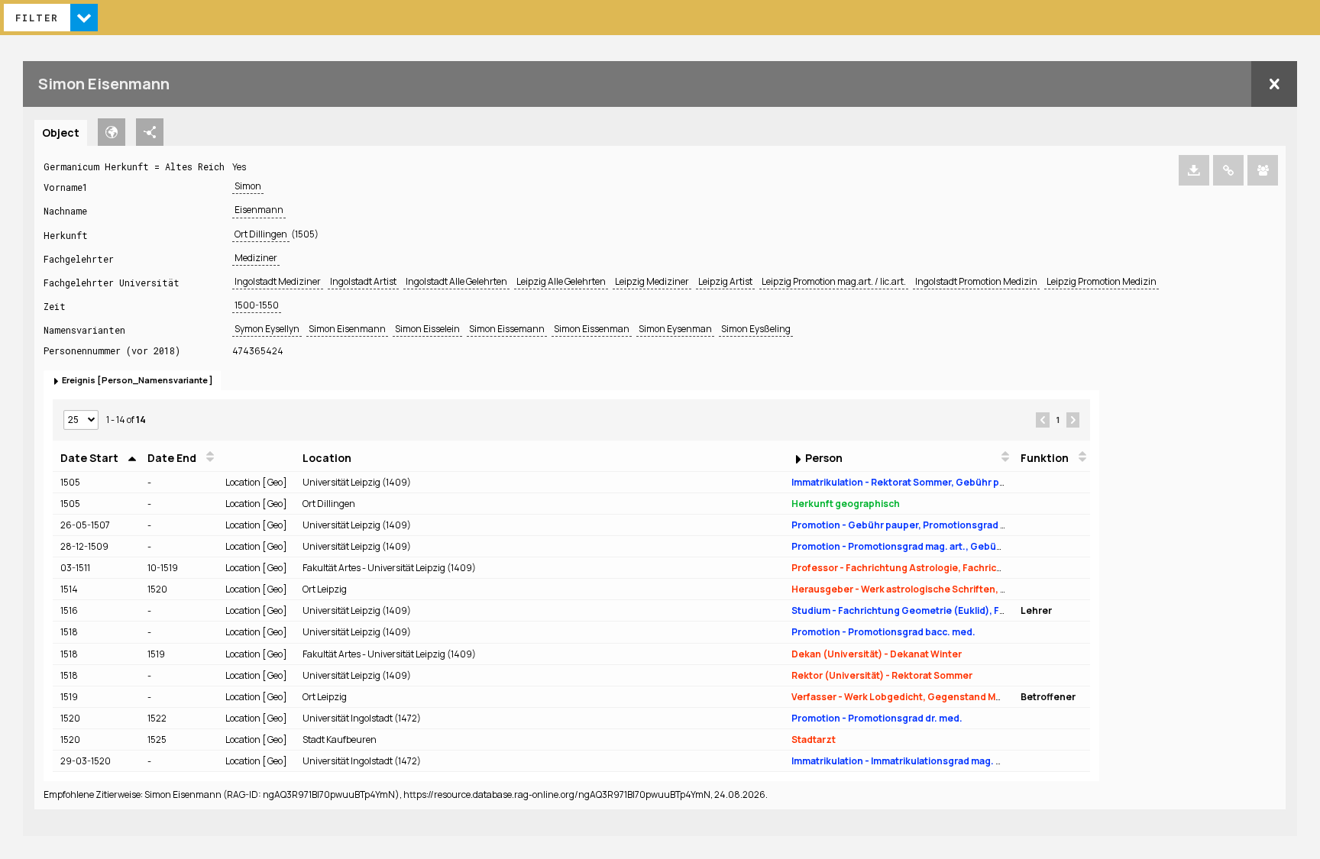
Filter (37, 17)
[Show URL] (1228, 170)
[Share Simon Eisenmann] (1262, 170)
